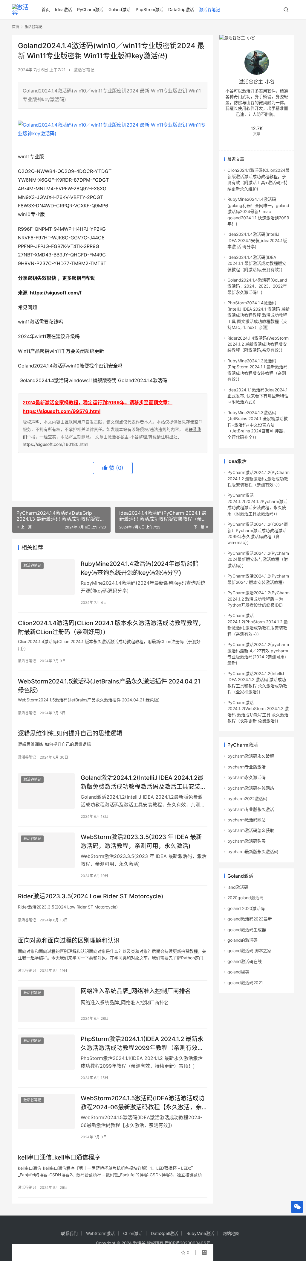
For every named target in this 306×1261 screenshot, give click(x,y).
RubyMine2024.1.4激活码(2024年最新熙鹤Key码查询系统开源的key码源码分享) (139, 568)
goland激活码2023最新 (249, 918)
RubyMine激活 (200, 1233)
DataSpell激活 (164, 1233)
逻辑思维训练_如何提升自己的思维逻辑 (70, 733)
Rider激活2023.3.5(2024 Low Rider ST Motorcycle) (90, 896)
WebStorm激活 (100, 1233)
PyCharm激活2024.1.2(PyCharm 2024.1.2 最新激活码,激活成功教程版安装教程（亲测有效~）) (258, 478)
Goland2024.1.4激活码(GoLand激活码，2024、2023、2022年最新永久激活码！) (257, 286)
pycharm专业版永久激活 (250, 809)
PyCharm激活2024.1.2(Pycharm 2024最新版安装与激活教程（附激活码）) (258, 559)
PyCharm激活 (90, 9)
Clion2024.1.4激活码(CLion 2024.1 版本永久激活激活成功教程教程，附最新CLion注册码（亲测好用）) (111, 627)
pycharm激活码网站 (246, 819)
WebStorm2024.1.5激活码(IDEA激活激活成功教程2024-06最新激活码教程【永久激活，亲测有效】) (142, 1102)
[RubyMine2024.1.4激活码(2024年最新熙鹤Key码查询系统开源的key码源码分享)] (46, 577)
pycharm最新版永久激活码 (252, 851)
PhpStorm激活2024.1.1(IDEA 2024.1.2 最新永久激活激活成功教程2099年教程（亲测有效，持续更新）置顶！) (142, 1043)
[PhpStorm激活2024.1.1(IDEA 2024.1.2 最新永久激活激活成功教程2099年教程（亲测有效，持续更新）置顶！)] (46, 1052)
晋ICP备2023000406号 (187, 1242)
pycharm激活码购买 (246, 841)
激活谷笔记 (209, 9)
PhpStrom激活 (149, 9)
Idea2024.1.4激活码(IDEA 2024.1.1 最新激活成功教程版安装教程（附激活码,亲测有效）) (256, 263)
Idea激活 (63, 9)
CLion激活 (133, 1233)
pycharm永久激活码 (246, 777)
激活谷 (139, 1242)
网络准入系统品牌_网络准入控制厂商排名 (136, 991)
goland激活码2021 (245, 982)
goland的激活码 (242, 940)
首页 (46, 9)
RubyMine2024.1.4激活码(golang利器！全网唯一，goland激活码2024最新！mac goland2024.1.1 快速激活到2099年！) (258, 211)
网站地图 (231, 1233)
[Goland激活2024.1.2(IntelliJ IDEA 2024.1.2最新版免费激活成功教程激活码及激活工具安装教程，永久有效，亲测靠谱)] (46, 791)
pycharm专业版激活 (246, 766)
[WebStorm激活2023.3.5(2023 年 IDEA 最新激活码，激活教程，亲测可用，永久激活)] (46, 850)
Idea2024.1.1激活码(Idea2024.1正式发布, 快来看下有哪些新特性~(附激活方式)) (257, 396)
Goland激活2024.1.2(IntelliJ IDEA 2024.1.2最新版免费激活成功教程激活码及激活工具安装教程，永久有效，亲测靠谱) (143, 782)
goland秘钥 (238, 971)
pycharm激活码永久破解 (250, 756)
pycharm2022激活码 (247, 798)
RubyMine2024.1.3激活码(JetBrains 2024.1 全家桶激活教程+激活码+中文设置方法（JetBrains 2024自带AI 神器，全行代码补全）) (257, 425)
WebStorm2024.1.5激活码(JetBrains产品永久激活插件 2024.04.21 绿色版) (109, 686)
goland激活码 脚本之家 (249, 950)
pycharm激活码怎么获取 (250, 830)
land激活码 (237, 887)
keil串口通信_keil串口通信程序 (59, 1157)
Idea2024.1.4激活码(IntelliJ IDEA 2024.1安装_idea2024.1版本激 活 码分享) (257, 240)
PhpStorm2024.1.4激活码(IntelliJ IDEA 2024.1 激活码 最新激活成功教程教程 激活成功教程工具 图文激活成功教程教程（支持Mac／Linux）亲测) (258, 315)
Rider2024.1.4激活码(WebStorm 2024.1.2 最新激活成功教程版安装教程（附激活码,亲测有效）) (258, 344)
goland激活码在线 (244, 961)
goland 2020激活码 (246, 908)
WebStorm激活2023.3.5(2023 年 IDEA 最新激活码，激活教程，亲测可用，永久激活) (141, 841)
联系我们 (69, 1233)
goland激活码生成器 (246, 929)
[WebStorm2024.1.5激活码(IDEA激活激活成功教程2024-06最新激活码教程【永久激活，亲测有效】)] (46, 1111)
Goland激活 (119, 9)
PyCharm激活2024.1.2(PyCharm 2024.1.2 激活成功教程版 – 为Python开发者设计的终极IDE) (258, 598)
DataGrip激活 (181, 9)
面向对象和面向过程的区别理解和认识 (69, 940)
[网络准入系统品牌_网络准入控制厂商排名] (46, 1004)
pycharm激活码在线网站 (250, 788)
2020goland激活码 (245, 897)
